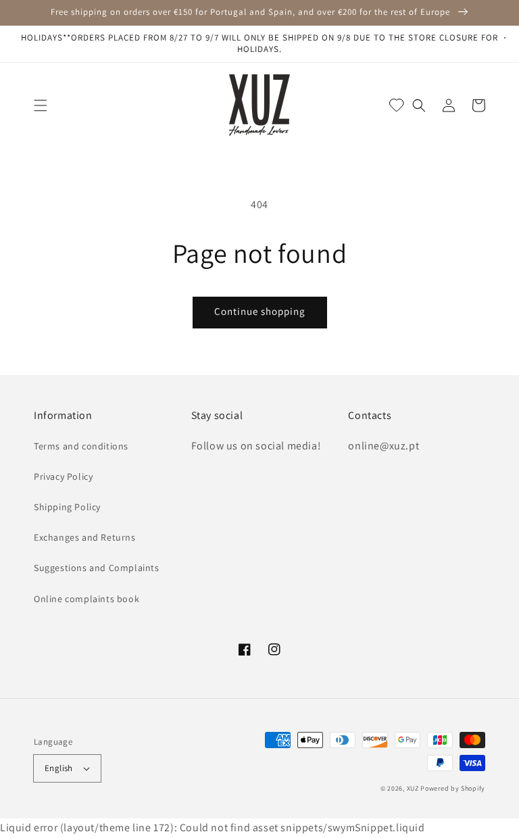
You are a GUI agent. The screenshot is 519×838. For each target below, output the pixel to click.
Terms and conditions (81, 446)
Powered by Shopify (452, 788)
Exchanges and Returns (85, 537)
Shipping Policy (67, 507)
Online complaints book (86, 599)
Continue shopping (259, 311)
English (59, 768)
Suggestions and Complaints (96, 568)
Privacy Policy (63, 476)
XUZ (413, 788)
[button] (40, 105)
